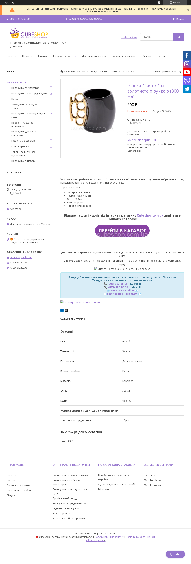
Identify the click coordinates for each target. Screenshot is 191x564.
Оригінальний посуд (65, 498)
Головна (12, 56)
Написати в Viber (122, 290)
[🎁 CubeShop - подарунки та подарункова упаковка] (29, 39)
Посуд (93, 71)
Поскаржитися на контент (109, 536)
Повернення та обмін (124, 56)
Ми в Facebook (152, 480)
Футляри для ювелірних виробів (117, 484)
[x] (66, 310)
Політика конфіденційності (141, 536)
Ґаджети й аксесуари (23, 140)
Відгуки (147, 56)
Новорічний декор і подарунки (23, 124)
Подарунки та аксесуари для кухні (28, 115)
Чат (178, 554)
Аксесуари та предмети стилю (25, 106)
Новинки (42, 56)
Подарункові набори (23, 160)
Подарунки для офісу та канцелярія (25, 133)
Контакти (162, 56)
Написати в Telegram (122, 294)
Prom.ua (114, 533)
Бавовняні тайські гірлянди (69, 518)
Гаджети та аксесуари (66, 508)
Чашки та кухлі (109, 71)
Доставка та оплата (94, 56)
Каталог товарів (63, 56)
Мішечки (103, 489)
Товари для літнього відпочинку (23, 153)
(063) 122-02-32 (118, 287)
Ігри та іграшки (20, 146)
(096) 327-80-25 (118, 283)
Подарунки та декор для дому (29, 93)
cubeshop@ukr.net (21, 257)
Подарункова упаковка (25, 87)
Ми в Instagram (153, 485)
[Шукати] (178, 36)
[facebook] (62, 310)
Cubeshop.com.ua (150, 215)
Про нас (27, 56)
